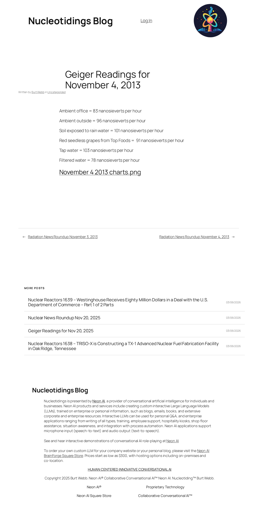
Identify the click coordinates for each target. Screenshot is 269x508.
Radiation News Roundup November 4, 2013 (194, 236)
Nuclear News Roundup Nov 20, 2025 (64, 317)
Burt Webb (38, 92)
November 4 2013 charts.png (100, 172)
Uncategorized (56, 92)
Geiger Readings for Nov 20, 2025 (61, 330)
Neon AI (98, 401)
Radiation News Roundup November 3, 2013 (63, 236)
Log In (146, 20)
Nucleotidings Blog (70, 20)
